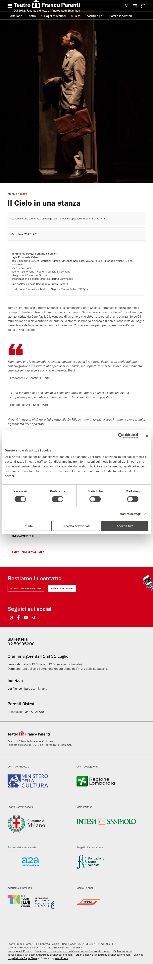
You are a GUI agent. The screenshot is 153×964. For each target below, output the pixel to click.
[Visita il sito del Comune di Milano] (39, 827)
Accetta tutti (125, 525)
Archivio (12, 194)
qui (51, 218)
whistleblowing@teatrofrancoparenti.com (49, 954)
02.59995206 (21, 644)
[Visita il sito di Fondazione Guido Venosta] (107, 867)
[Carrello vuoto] (142, 6)
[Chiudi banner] (147, 436)
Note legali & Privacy (19, 951)
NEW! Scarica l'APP (62, 588)
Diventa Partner (21, 536)
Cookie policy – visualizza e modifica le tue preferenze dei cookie (72, 951)
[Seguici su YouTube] (26, 618)
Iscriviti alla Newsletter (27, 552)
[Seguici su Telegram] (33, 618)
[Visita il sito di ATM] (107, 908)
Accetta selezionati (76, 525)
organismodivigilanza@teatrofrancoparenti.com (103, 954)
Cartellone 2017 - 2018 (25, 234)
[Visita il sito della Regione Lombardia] (107, 787)
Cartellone (15, 16)
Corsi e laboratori (120, 16)
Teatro (31, 16)
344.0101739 (34, 712)
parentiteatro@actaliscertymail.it (26, 947)
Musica (75, 16)
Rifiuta (28, 525)
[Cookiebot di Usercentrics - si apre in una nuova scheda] (120, 436)
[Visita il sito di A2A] (39, 867)
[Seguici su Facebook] (18, 618)
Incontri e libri (95, 16)
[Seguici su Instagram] (11, 618)
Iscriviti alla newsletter (26, 588)
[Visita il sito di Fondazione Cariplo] (39, 908)
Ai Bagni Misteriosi (53, 16)
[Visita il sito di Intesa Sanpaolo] (107, 827)
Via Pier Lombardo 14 (22, 688)
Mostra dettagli (130, 514)
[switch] (57, 499)
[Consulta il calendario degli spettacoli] (134, 6)
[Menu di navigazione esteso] (10, 6)
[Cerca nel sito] (126, 6)
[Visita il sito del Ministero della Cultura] (39, 787)
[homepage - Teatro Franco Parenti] (67, 6)
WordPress (61, 958)
